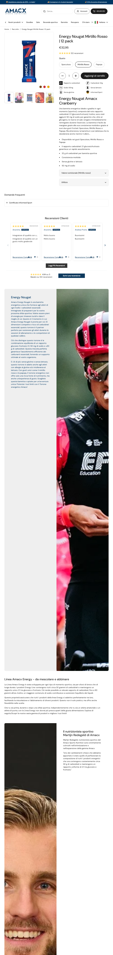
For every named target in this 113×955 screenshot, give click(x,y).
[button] (99, 11)
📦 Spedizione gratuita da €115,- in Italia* (20, 2)
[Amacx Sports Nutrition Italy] (16, 11)
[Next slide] (105, 245)
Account (83, 11)
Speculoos (66, 64)
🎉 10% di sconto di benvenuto (96, 2)
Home (6, 29)
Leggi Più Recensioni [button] (56, 265)
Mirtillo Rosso (83, 64)
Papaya (99, 64)
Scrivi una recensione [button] (71, 276)
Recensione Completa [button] (22, 257)
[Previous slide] (8, 245)
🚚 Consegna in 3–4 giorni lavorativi (60, 2)
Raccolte (15, 29)
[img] (18, 226)
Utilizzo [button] (64, 182)
